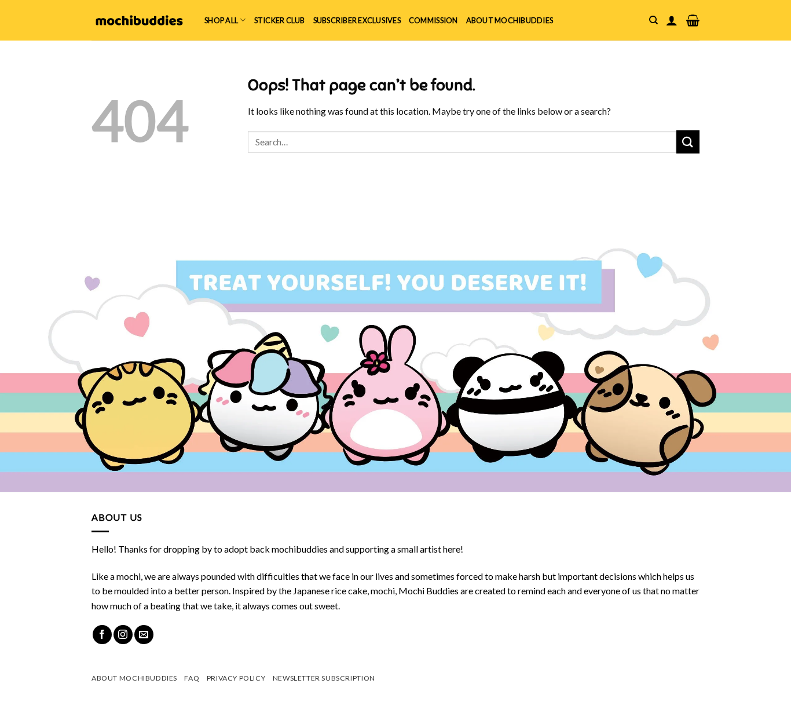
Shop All (221, 20)
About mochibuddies (510, 20)
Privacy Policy (236, 678)
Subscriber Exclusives (357, 20)
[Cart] (693, 20)
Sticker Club (279, 20)
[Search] (653, 20)
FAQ (191, 678)
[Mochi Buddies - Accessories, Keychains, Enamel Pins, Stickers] (139, 20)
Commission (433, 20)
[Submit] (688, 141)
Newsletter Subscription (324, 678)
